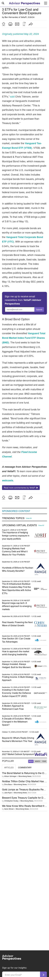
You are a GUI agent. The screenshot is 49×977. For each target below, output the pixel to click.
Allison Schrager (10, 776)
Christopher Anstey (11, 801)
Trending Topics (13, 518)
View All (29, 518)
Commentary (25, 767)
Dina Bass (8, 784)
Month (37, 761)
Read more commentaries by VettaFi (20, 487)
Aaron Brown (9, 809)
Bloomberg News (25, 776)
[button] (3, 24)
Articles (8, 767)
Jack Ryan (8, 792)
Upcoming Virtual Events (19, 525)
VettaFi (24, 17)
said (12, 96)
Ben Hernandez (11, 17)
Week (31, 761)
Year (44, 761)
